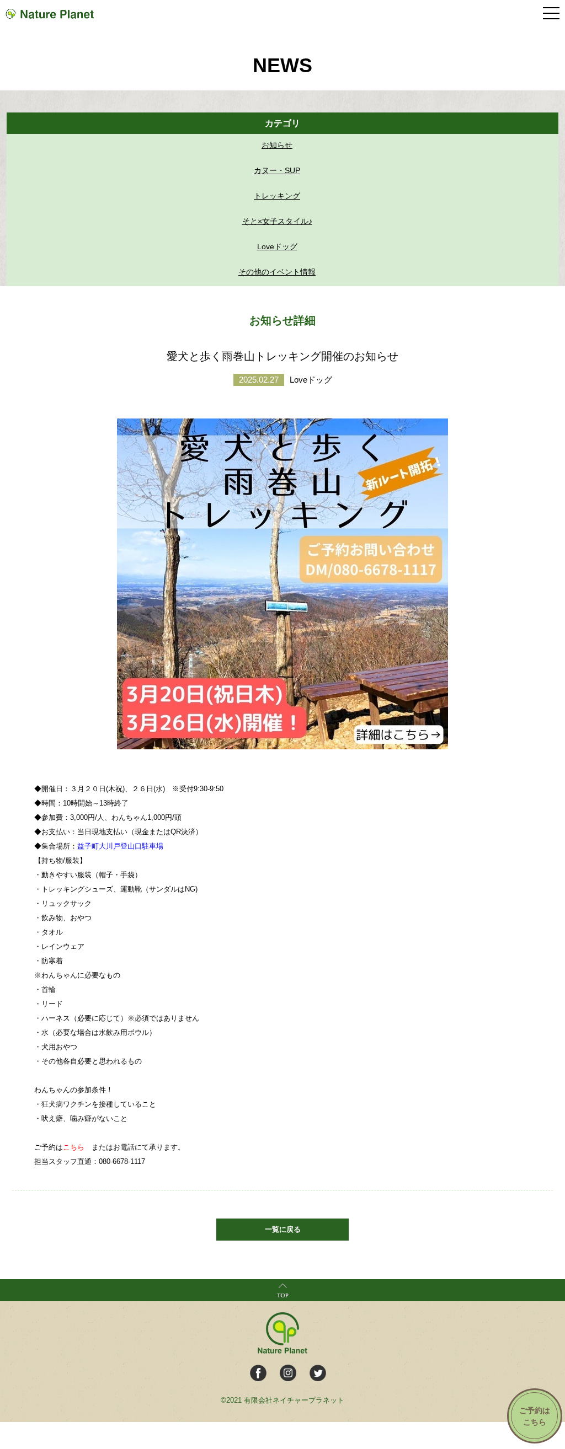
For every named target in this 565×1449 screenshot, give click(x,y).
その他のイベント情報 (277, 271)
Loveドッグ (277, 246)
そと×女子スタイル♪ (277, 221)
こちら (73, 1147)
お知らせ (277, 145)
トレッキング (277, 195)
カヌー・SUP (277, 170)
